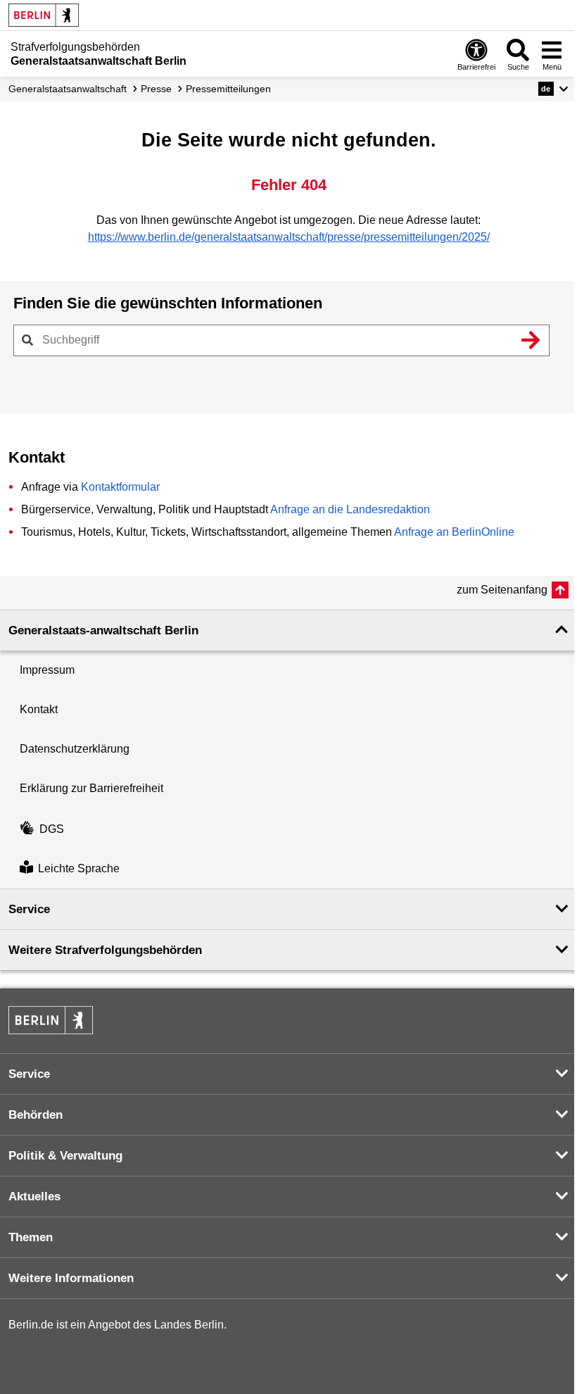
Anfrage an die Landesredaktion (350, 509)
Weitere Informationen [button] (71, 1278)
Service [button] (29, 909)
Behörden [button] (35, 1115)
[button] (553, 89)
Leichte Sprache (79, 868)
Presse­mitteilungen (228, 88)
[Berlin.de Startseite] (43, 15)
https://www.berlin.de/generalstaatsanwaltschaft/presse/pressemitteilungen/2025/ (289, 237)
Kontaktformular (120, 487)
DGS (51, 829)
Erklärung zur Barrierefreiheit (91, 788)
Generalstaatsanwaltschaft (67, 88)
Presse (156, 88)
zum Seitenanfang (502, 590)
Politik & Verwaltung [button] (65, 1155)
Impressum (47, 670)
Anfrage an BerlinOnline (454, 532)
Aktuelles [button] (34, 1196)
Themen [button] (30, 1237)
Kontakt (39, 709)
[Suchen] (531, 340)
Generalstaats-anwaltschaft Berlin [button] (103, 630)
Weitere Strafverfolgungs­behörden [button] (105, 950)
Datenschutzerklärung (74, 749)
